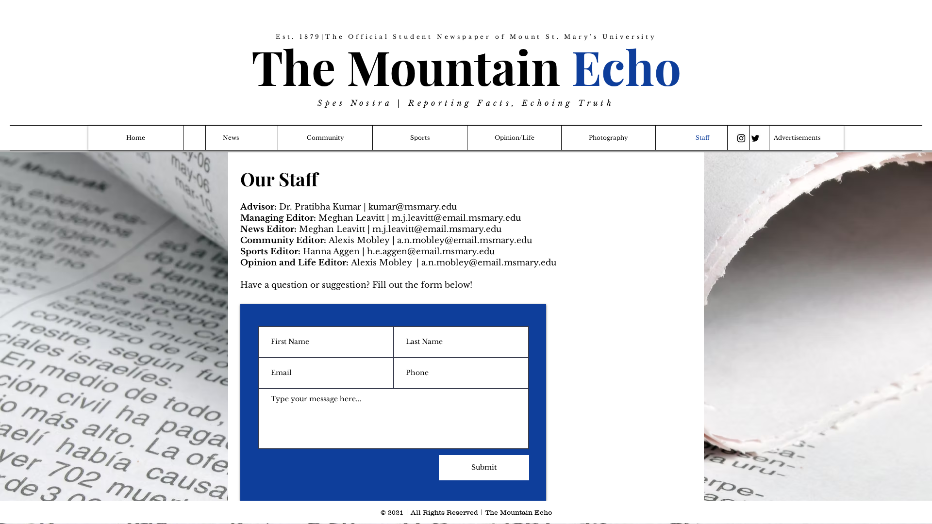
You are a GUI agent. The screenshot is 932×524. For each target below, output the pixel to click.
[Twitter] (755, 138)
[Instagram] (741, 138)
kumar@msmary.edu (412, 207)
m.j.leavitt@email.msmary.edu (456, 218)
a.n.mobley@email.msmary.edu (464, 240)
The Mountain (466, 66)
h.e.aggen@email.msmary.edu (431, 251)
